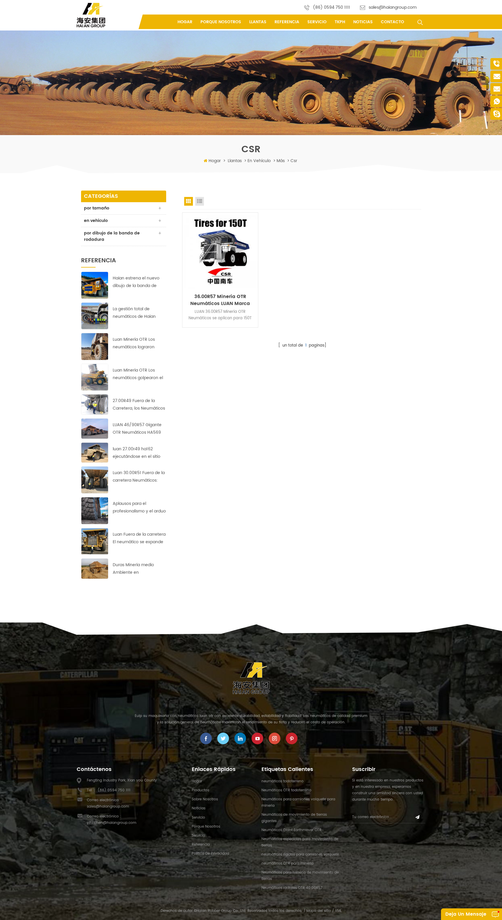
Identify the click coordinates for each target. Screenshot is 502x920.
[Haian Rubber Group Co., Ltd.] (91, 15)
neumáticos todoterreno (282, 781)
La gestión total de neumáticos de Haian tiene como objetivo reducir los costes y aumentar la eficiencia (135, 313)
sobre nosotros (205, 799)
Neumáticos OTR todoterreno (286, 790)
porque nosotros (220, 22)
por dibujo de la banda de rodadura (112, 236)
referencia (287, 22)
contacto (392, 22)
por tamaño (96, 208)
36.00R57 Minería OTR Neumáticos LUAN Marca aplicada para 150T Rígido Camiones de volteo (220, 300)
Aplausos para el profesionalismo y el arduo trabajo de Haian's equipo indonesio (139, 507)
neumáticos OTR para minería (287, 863)
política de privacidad (210, 853)
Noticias (363, 22)
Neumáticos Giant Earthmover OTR (291, 830)
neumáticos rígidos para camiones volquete (300, 854)
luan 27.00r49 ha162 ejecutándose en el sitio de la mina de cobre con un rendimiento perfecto (137, 453)
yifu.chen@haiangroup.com (111, 823)
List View (199, 201)
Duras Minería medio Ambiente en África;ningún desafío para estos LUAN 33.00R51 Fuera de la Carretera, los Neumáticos (139, 569)
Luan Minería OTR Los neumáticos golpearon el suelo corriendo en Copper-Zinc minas (138, 374)
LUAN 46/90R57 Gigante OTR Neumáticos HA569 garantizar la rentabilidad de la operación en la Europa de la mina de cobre (137, 429)
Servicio (317, 22)
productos (200, 790)
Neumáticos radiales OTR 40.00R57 (291, 888)
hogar (197, 781)
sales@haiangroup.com (393, 7)
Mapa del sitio (318, 911)
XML (338, 911)
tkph (340, 22)
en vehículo (259, 160)
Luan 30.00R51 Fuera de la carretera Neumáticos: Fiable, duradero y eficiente (139, 476)
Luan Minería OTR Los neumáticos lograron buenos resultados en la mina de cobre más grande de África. (137, 343)
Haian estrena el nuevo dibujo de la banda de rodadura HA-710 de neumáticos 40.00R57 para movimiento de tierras (136, 282)
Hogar (185, 22)
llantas (257, 22)
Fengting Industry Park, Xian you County (122, 780)
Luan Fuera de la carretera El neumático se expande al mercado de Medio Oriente (139, 538)
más (281, 160)
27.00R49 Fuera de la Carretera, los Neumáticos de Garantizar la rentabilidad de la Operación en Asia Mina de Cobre (139, 404)
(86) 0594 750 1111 (331, 7)
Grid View (188, 201)
